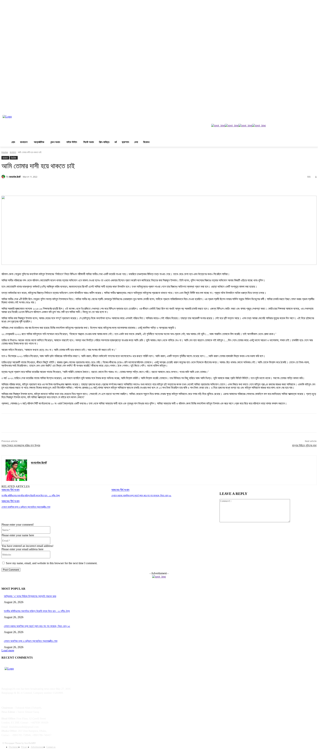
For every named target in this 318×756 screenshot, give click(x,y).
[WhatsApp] (75, 186)
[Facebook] (35, 186)
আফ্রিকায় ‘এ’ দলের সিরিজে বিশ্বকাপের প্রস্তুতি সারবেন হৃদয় (30, 596)
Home (4, 152)
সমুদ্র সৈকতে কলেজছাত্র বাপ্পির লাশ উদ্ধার (20, 445)
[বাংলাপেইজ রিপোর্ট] (3, 176)
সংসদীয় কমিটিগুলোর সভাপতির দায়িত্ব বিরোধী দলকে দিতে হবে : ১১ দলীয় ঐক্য (30, 495)
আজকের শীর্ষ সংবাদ (10, 489)
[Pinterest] (62, 186)
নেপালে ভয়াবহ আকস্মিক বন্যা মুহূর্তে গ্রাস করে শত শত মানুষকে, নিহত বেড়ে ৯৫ (141, 495)
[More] (114, 186)
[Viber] (101, 186)
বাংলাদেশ (13, 152)
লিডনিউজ (13, 157)
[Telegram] (88, 186)
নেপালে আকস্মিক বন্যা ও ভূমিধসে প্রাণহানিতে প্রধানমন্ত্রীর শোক (25, 507)
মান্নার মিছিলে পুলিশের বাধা (304, 445)
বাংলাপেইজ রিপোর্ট (14, 176)
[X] (48, 186)
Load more (7, 650)
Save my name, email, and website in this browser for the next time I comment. (51, 563)
